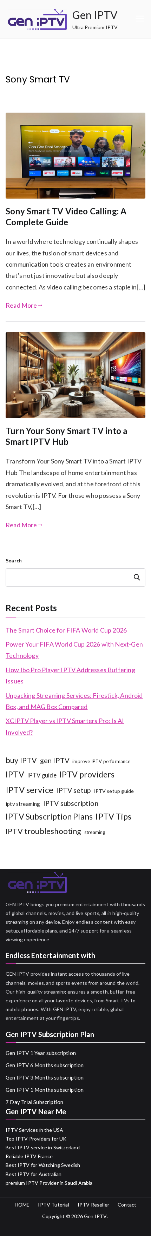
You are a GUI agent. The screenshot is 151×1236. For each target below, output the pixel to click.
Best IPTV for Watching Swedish (43, 1165)
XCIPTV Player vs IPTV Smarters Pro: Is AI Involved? (65, 726)
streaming (94, 832)
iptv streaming (23, 804)
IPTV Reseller (93, 1205)
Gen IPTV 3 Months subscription (45, 1077)
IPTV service (29, 789)
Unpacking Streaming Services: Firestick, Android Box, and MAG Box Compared (74, 701)
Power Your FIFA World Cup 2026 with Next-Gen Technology (74, 649)
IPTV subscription (70, 803)
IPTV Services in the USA (34, 1130)
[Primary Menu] (139, 19)
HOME (22, 1205)
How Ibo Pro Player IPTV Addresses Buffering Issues (70, 675)
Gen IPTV (94, 14)
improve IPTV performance (101, 761)
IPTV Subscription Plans (49, 816)
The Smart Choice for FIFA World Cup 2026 (66, 630)
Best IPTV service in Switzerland (43, 1147)
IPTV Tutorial (53, 1205)
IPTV (15, 774)
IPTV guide (42, 775)
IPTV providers (87, 774)
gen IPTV (55, 760)
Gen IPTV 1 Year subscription (41, 1053)
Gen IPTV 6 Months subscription (45, 1065)
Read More (21, 305)
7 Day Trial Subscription (34, 1102)
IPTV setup (73, 790)
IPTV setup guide (113, 791)
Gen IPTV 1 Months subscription (45, 1090)
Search (14, 560)
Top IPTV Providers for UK (36, 1139)
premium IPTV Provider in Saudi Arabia (49, 1183)
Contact (127, 1205)
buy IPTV (21, 760)
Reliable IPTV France (29, 1156)
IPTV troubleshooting (43, 831)
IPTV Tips (113, 816)
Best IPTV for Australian (33, 1174)
